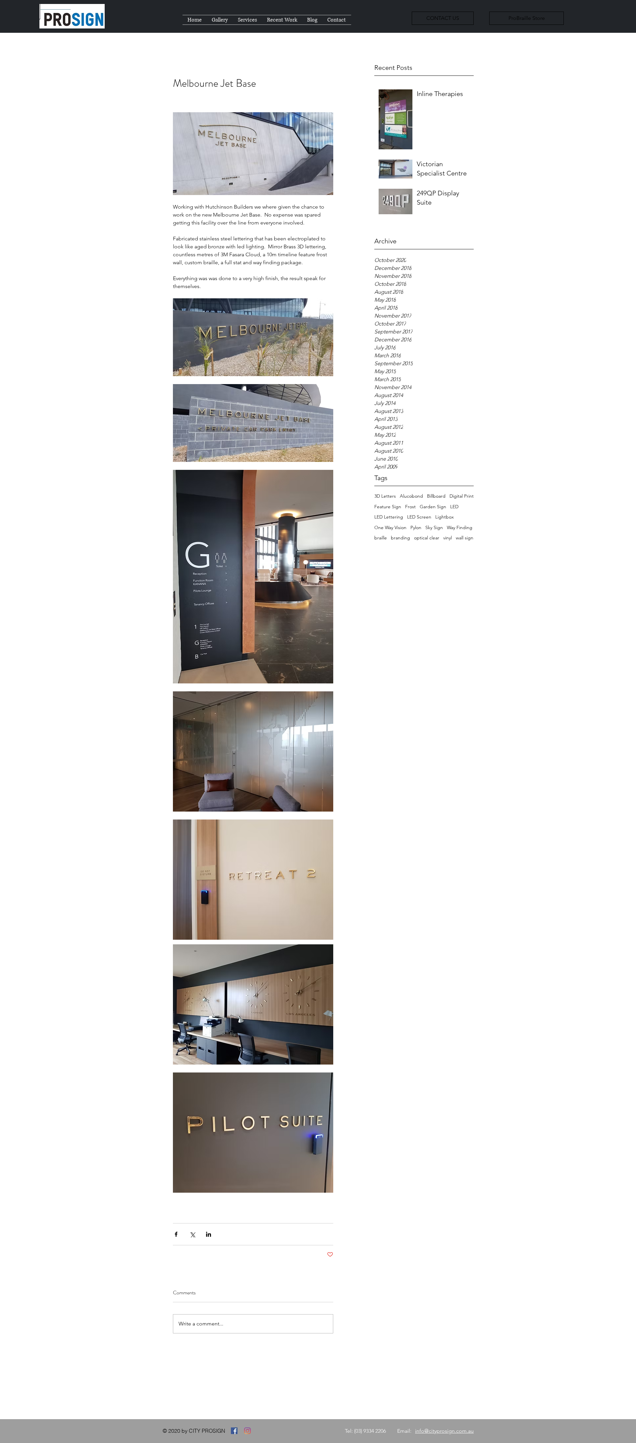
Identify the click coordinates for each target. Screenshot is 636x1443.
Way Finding (459, 527)
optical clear (426, 538)
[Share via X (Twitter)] (192, 1234)
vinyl (447, 538)
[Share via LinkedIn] (208, 1234)
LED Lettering (388, 517)
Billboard (436, 496)
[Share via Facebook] (176, 1234)
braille (380, 538)
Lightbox (444, 517)
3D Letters (385, 496)
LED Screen (419, 517)
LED (454, 507)
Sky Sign (434, 527)
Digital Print (462, 496)
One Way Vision (390, 527)
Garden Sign (433, 507)
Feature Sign (387, 507)
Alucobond (411, 496)
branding (400, 538)
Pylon (415, 527)
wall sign (464, 538)
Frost (410, 507)
